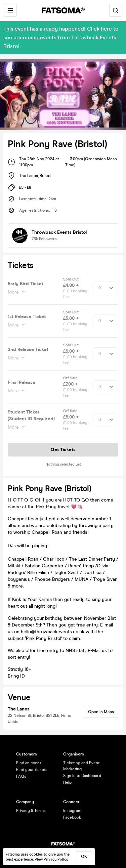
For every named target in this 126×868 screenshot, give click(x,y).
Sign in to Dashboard (82, 775)
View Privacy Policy (51, 859)
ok (84, 856)
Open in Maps (101, 711)
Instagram (72, 810)
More (13, 292)
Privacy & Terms (31, 810)
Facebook (72, 817)
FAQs (21, 776)
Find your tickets (31, 769)
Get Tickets (63, 449)
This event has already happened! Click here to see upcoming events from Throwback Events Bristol (61, 37)
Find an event (28, 763)
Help (67, 782)
